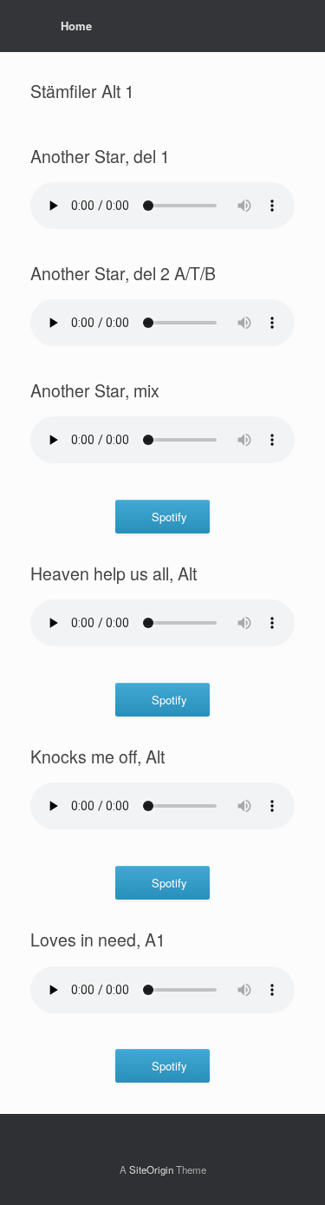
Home (76, 25)
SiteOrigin (151, 1169)
